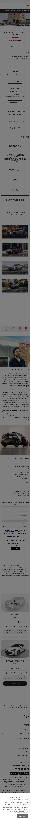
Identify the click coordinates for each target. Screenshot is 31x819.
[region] (15, 806)
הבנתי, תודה (22, 816)
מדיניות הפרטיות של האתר (21, 813)
